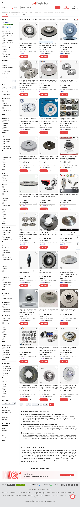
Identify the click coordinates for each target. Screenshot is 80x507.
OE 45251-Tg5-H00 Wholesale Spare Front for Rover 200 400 (28, 234)
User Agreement (33, 499)
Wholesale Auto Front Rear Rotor (48, 271)
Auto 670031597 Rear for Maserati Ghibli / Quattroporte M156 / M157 (69, 348)
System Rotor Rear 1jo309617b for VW (28, 158)
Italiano (36, 495)
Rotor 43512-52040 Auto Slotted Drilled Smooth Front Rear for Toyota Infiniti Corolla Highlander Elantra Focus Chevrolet (28, 81)
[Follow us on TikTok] (64, 484)
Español (13, 495)
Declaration (40, 499)
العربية (52, 495)
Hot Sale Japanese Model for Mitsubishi (68, 233)
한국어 (57, 495)
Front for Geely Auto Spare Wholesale (28, 271)
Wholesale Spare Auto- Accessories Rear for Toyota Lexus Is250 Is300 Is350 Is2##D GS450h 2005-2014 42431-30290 (68, 158)
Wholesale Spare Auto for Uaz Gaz (48, 310)
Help (39, 489)
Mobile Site (49, 489)
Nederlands (47, 495)
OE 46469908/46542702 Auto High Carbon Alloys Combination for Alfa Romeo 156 (28, 310)
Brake (3, 428)
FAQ (35, 489)
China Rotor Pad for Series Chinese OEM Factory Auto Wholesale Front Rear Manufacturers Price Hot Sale (28, 43)
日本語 (61, 495)
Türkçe (75, 495)
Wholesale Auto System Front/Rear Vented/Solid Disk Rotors (47, 44)
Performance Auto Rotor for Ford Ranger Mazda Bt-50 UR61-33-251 (68, 387)
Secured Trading (24, 15)
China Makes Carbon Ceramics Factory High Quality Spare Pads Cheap (48, 196)
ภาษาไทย (70, 495)
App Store (11, 484)
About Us (31, 489)
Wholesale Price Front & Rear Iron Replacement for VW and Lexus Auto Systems (48, 158)
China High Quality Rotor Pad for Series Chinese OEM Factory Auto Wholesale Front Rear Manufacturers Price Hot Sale (68, 272)
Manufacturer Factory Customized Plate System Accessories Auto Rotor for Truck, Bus (69, 120)
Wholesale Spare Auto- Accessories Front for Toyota (48, 81)
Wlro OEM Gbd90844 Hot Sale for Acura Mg (68, 310)
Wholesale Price (46, 492)
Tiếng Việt (35, 497)
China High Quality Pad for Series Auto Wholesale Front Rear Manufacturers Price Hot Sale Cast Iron (28, 196)
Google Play (20, 484)
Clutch (3, 435)
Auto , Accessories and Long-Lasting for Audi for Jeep (48, 233)
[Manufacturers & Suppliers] (40, 3)
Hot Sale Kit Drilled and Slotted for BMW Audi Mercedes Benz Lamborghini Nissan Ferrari (48, 120)
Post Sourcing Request (67, 475)
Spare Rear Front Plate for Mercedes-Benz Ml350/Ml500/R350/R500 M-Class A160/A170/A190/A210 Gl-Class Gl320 (48, 348)
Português (18, 495)
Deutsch (41, 495)
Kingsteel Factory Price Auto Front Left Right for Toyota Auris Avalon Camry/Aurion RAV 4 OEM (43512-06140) (48, 387)
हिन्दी (65, 495)
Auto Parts (5, 438)
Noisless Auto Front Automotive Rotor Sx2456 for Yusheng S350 (69, 43)
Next (51, 404)
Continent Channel (55, 492)
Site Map (43, 489)
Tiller (3, 433)
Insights (43, 493)
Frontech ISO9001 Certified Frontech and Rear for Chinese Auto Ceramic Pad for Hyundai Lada (28, 120)
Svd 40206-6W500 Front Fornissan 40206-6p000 (68, 81)
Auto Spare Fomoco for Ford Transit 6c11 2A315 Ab (28, 386)
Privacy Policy (47, 499)
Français (24, 495)
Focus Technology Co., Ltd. (41, 501)
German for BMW (69, 194)
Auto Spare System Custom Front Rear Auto (28, 348)
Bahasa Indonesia (43, 497)
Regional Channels (72, 492)
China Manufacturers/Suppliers (24, 492)
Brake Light (5, 430)
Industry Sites (63, 492)
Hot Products (5, 492)
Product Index (37, 493)
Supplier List (14, 15)
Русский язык (30, 495)
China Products (13, 492)
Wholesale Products (37, 492)
